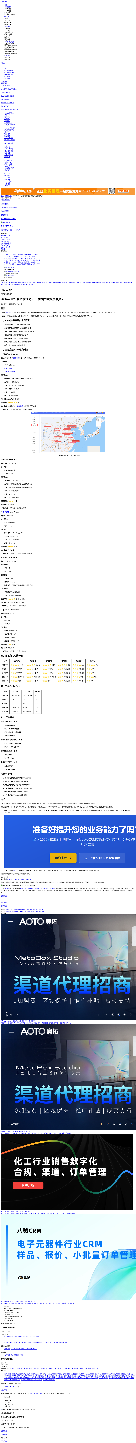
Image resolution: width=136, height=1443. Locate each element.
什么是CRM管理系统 (83, 1376)
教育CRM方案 (28, 1342)
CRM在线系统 (11, 284)
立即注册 (4, 1)
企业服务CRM (9, 44)
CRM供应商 (20, 284)
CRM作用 (44, 282)
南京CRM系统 (77, 1374)
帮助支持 (7, 55)
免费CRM (18, 1376)
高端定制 (7, 38)
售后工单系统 (8, 138)
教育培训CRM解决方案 (33, 1368)
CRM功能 (7, 9)
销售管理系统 (41, 1376)
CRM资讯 (20, 1355)
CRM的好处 (51, 282)
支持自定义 (8, 30)
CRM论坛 (15, 1386)
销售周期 (16, 358)
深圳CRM (60, 1374)
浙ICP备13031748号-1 (37, 1393)
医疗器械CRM (59, 282)
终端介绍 (7, 16)
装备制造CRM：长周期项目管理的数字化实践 (20, 262)
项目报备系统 (85, 282)
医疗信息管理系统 (114, 1378)
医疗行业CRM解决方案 (17, 1368)
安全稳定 (14, 1349)
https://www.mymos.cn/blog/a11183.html (19, 879)
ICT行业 (7, 145)
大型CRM (7, 162)
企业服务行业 (8, 155)
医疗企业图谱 (125, 1378)
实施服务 (7, 13)
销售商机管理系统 (70, 1376)
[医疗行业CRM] (9, 267)
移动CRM (11, 1376)
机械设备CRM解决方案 (79, 1368)
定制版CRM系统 (23, 1336)
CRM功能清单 (9, 113)
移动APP (7, 20)
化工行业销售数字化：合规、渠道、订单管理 (19, 258)
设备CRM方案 (18, 1342)
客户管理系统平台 (124, 1376)
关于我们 (7, 57)
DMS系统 (119, 282)
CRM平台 (98, 1374)
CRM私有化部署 (9, 15)
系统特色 (7, 26)
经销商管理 (105, 1376)
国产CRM (7, 1374)
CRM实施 (31, 282)
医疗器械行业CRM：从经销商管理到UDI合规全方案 (22, 264)
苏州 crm (85, 1374)
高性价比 (34, 1349)
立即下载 (4, 82)
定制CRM (67, 282)
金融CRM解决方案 (94, 1368)
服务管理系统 (15, 1380)
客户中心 (7, 117)
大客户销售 (60, 1378)
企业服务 (31, 888)
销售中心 (7, 115)
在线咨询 (4, 1441)
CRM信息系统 (16, 1374)
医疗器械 (20, 406)
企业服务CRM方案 (49, 1342)
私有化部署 (8, 34)
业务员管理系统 (52, 1376)
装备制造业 (8, 147)
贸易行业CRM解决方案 (64, 1368)
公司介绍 (7, 173)
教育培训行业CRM (10, 50)
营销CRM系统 (125, 1374)
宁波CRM (47, 1374)
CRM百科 (8, 196)
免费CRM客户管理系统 (29, 1376)
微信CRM (7, 24)
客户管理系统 (113, 1376)
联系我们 (7, 59)
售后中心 (7, 121)
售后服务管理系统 (27, 1380)
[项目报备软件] (9, 275)
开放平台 (7, 40)
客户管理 (16, 870)
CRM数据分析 (105, 282)
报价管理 (7, 136)
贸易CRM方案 (38, 1342)
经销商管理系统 (9, 130)
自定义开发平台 (9, 125)
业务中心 (7, 119)
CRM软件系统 (25, 1374)
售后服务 (7, 183)
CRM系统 (7, 7)
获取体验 (4, 1366)
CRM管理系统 (106, 1374)
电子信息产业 (8, 149)
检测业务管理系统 (61, 1342)
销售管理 (60, 1376)
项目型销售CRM (95, 282)
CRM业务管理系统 (49, 1380)
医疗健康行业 (8, 143)
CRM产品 (33, 1374)
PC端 (6, 18)
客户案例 (7, 175)
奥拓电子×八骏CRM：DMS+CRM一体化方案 (19, 256)
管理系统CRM (115, 1374)
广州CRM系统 (68, 1374)
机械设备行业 (8, 151)
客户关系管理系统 (30, 1378)
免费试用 (4, 84)
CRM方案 (7, 11)
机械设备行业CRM (10, 53)
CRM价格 (113, 282)
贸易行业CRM (9, 48)
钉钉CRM (7, 22)
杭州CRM (40, 1374)
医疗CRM (95, 1378)
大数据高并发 (8, 32)
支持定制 (20, 1349)
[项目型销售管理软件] (11, 271)
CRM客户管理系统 (42, 1378)
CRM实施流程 (9, 168)
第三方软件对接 (9, 140)
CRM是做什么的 (75, 282)
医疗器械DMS (103, 1378)
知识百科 (7, 170)
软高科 (37, 888)
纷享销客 (6, 512)
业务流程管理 (126, 282)
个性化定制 (8, 181)
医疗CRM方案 (9, 1342)
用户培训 (7, 177)
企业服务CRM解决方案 (48, 1368)
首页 (5, 5)
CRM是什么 (8, 160)
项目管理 (7, 134)
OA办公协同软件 (10, 128)
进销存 (6, 132)
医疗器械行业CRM (10, 46)
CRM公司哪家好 (12, 282)
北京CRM (53, 1374)
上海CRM (91, 1374)
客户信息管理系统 (18, 1378)
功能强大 (7, 28)
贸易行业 (7, 153)
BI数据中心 (8, 123)
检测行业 (7, 157)
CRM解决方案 (9, 42)
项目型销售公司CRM (71, 1378)
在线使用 (7, 36)
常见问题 (7, 185)
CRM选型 (37, 282)
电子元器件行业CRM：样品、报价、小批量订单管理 (22, 260)
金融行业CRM (9, 51)
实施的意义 (8, 166)
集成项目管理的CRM (85, 1378)
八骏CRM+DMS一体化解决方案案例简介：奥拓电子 (22, 254)
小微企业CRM (28, 284)
